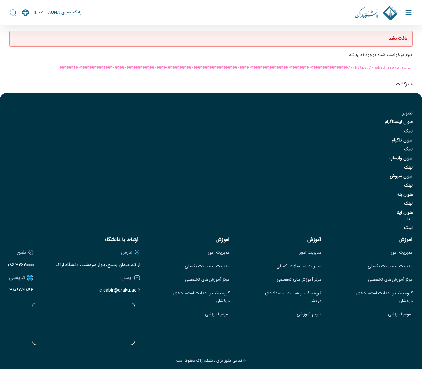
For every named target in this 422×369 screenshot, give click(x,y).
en (32, 30)
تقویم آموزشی (400, 314)
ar (32, 39)
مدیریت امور (402, 253)
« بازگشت (404, 84)
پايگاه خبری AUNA (65, 13)
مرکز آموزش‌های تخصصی (390, 280)
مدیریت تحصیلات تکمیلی (390, 266)
